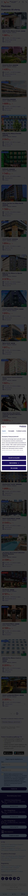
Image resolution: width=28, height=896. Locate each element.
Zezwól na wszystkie (14, 457)
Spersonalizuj (13, 463)
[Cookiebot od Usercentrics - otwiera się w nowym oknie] (19, 427)
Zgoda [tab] (4, 431)
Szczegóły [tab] (11, 431)
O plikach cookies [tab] (21, 431)
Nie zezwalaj (14, 468)
